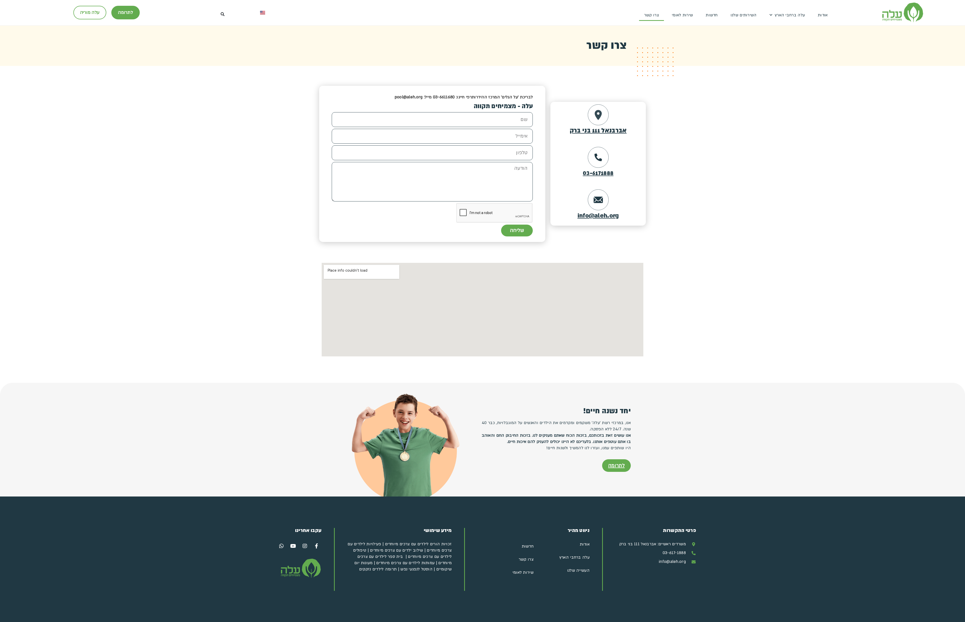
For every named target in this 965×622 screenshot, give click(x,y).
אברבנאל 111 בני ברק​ (598, 131)
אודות (823, 15)
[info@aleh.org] (598, 199)
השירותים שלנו (744, 15)
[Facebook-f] (316, 546)
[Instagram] (305, 546)
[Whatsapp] (281, 546)
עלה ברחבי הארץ (790, 15)
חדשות (712, 15)
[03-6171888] (598, 157)
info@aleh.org (598, 216)
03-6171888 (598, 173)
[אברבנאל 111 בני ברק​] (598, 114)
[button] (223, 14)
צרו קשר (651, 15)
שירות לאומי (682, 15)
